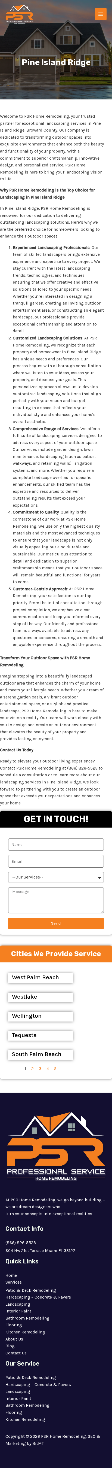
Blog (10, 1346)
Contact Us (16, 1353)
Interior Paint (18, 1311)
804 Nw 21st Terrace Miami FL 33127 (40, 1250)
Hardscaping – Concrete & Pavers (38, 1297)
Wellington (27, 1015)
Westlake (24, 996)
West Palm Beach (35, 977)
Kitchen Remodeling (25, 1332)
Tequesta (24, 1035)
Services (13, 1282)
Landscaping (17, 1304)
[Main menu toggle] (101, 14)
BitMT (38, 1443)
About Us (14, 1339)
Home (11, 1275)
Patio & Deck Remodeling (30, 1290)
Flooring (13, 1325)
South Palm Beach (36, 1054)
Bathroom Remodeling (27, 1318)
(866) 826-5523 (20, 1242)
